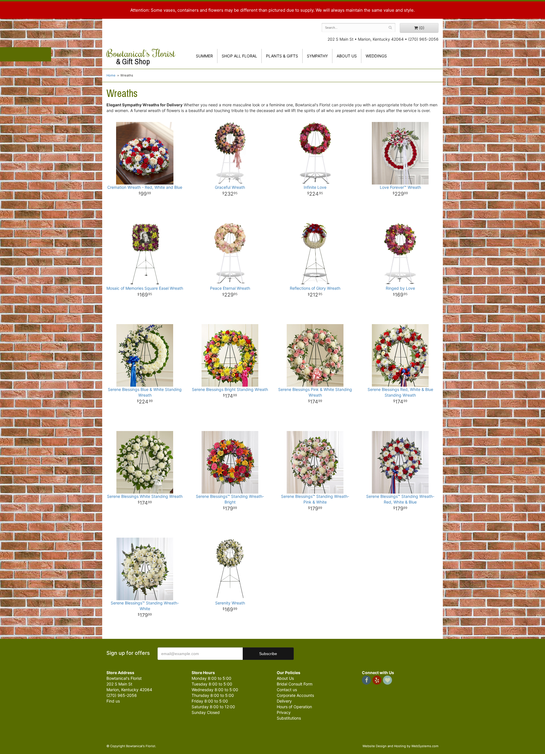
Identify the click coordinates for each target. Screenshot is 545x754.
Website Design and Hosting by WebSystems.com (400, 746)
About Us (285, 678)
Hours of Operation (294, 706)
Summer (204, 55)
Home (111, 75)
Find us (113, 701)
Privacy (284, 712)
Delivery (284, 701)
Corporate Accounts (295, 695)
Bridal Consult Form (295, 684)
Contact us (287, 689)
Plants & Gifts (282, 55)
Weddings (376, 55)
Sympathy (317, 55)
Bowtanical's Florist (140, 57)
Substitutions (289, 718)
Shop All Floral (239, 55)
